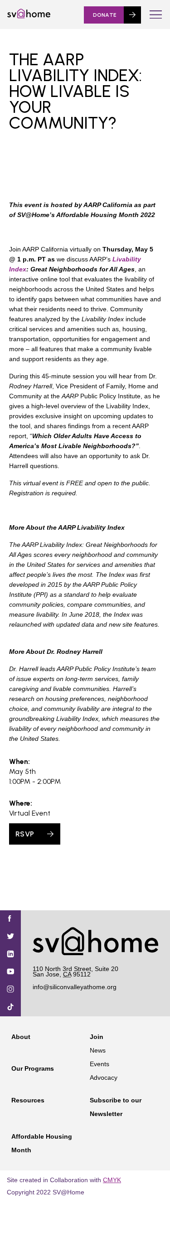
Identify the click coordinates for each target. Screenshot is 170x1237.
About (20, 1036)
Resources (27, 1100)
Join (96, 1036)
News (98, 1050)
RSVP (24, 834)
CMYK (112, 1180)
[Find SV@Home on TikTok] (10, 1007)
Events (99, 1064)
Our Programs (32, 1068)
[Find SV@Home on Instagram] (10, 990)
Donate (105, 15)
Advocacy (103, 1077)
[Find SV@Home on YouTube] (10, 972)
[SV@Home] (28, 16)
